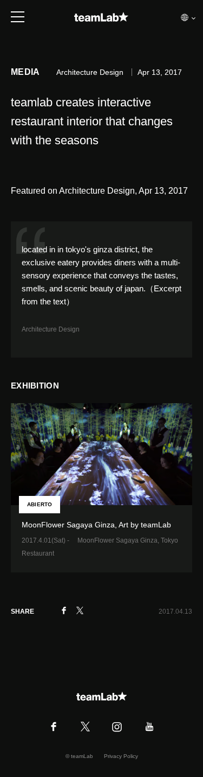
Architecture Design (51, 329)
